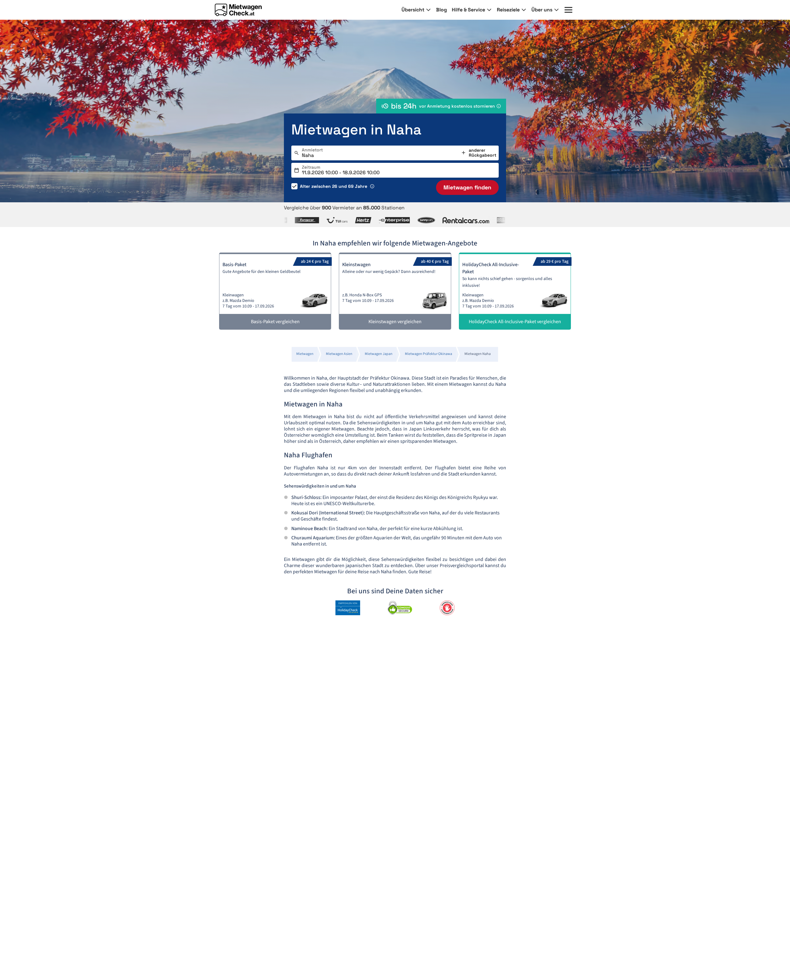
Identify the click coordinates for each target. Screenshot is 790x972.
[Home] (238, 10)
